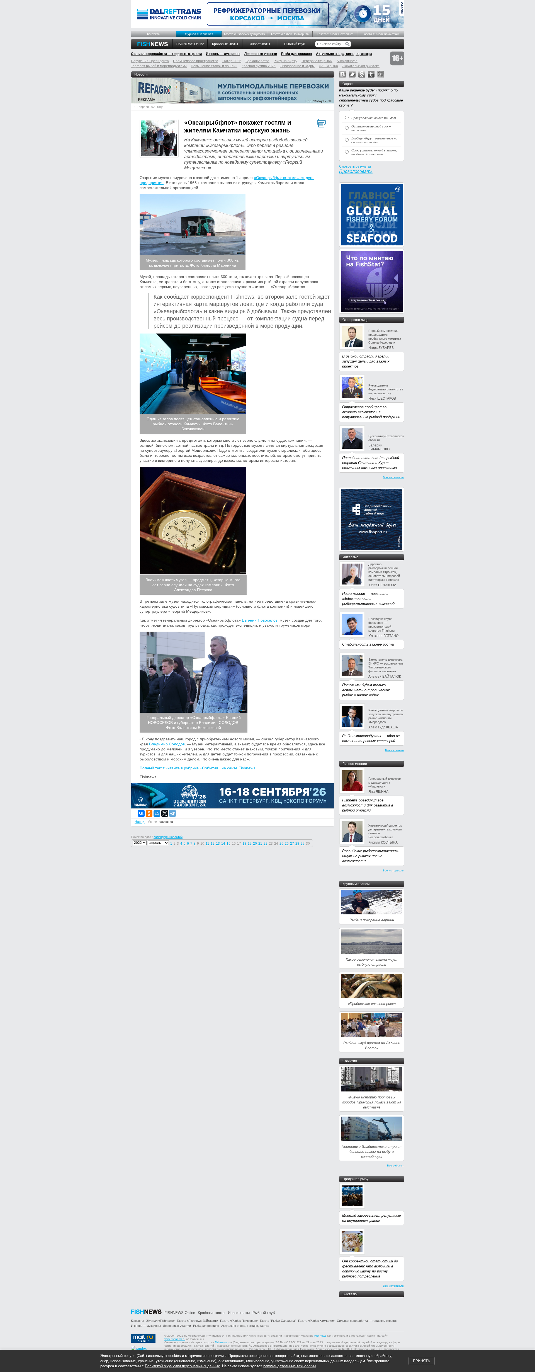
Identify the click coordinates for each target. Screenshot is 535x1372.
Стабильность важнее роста (368, 644)
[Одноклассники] (149, 813)
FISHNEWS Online (190, 44)
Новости (141, 74)
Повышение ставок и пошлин (214, 66)
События (349, 1061)
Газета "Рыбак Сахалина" (335, 34)
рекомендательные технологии (289, 1366)
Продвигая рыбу (355, 1179)
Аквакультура (347, 61)
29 (303, 844)
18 (244, 844)
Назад (140, 822)
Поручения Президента (150, 61)
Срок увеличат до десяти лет (373, 118)
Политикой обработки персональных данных (182, 1366)
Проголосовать (356, 171)
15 (228, 844)
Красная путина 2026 (259, 66)
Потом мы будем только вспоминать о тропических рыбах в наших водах (366, 690)
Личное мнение (354, 764)
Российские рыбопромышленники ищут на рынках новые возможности (370, 856)
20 (255, 844)
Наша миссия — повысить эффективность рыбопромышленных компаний (368, 598)
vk (342, 74)
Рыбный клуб (294, 44)
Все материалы (393, 477)
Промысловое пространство (195, 61)
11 (207, 844)
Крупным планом (355, 884)
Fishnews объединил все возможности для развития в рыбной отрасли (367, 805)
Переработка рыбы (316, 61)
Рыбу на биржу (285, 61)
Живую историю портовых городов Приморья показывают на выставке (371, 1102)
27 (292, 844)
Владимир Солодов (167, 744)
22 (266, 844)
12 (213, 844)
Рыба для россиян (296, 54)
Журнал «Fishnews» (199, 34)
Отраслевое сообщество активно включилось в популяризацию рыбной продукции (371, 412)
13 (218, 844)
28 (297, 844)
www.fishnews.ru (174, 1338)
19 (250, 844)
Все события (395, 1165)
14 (223, 844)
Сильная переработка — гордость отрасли (166, 54)
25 (281, 844)
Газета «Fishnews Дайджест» (244, 34)
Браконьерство (257, 61)
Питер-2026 (231, 61)
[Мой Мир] (157, 813)
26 (287, 844)
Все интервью (394, 750)
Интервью (350, 557)
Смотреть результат (355, 166)
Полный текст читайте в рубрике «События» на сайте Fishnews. (198, 768)
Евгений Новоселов (260, 620)
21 (260, 844)
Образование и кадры (297, 66)
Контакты (153, 34)
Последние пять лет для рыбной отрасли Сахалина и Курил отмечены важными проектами (370, 463)
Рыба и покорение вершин (371, 920)
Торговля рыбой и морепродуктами (159, 66)
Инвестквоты (259, 44)
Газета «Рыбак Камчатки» (381, 34)
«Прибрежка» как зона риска (372, 1004)
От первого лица (355, 320)
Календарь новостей (168, 837)
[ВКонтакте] (141, 813)
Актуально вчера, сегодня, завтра (344, 54)
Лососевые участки (260, 54)
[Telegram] (172, 813)
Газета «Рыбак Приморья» (290, 34)
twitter (352, 74)
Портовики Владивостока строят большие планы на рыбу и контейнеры (372, 1151)
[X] (164, 813)
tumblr (371, 74)
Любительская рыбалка (361, 66)
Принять (421, 1361)
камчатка (166, 822)
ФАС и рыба (328, 66)
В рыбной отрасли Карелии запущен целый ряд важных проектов (366, 361)
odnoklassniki (361, 74)
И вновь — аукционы (223, 54)
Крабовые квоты (225, 44)
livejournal (380, 74)
